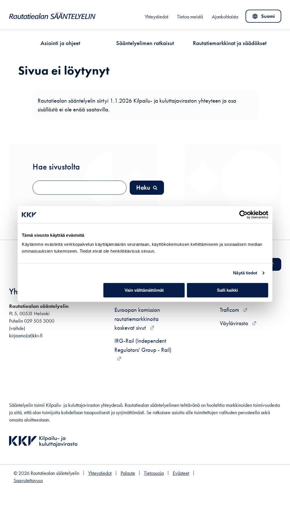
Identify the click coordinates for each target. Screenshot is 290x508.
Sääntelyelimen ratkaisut (145, 43)
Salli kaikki (227, 290)
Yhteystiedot (156, 17)
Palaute (128, 473)
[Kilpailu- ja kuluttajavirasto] (43, 449)
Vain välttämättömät (144, 290)
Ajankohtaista (225, 17)
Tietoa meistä (190, 17)
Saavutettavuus (28, 480)
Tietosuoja (154, 473)
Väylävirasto (238, 323)
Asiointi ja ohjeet (60, 43)
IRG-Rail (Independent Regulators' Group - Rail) (142, 345)
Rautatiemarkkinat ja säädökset (229, 43)
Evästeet (181, 473)
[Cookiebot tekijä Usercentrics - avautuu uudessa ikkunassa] (243, 214)
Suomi (264, 17)
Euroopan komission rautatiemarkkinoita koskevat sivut (137, 318)
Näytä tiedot (245, 272)
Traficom (233, 310)
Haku (143, 187)
